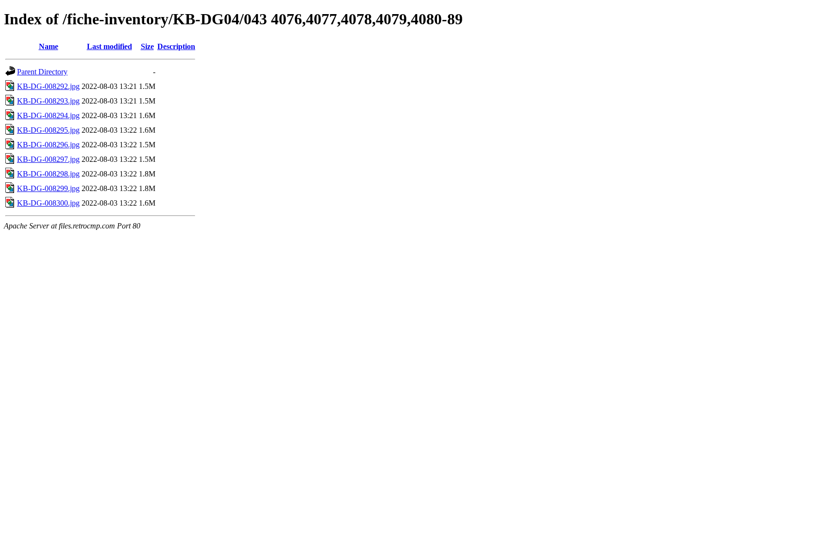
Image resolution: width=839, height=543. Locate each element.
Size (147, 46)
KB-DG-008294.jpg (48, 115)
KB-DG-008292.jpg (48, 86)
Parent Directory (42, 72)
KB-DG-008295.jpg (48, 130)
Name (48, 46)
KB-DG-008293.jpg (48, 101)
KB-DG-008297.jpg (48, 159)
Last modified (109, 46)
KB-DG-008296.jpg (48, 144)
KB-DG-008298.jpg (48, 174)
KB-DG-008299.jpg (48, 188)
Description (176, 46)
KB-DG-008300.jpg (48, 203)
